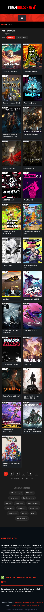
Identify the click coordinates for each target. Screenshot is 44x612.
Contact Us (35, 605)
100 (31, 478)
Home (3, 24)
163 (30, 474)
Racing (9, 508)
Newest (10, 37)
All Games (18, 602)
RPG (29, 493)
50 (27, 478)
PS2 (33, 513)
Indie (19, 503)
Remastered (22, 518)
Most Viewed (22, 37)
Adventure (16, 493)
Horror (14, 498)
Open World (33, 503)
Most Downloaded (28, 602)
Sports (21, 508)
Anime (34, 508)
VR (24, 513)
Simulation (28, 498)
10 (22, 478)
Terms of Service (26, 605)
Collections (39, 602)
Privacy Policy (15, 605)
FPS (8, 503)
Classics (13, 513)
